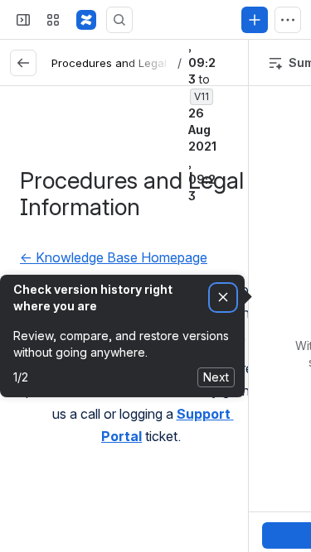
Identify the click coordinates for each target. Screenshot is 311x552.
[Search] (119, 20)
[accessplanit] (86, 20)
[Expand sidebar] (23, 20)
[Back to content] (23, 63)
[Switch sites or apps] (53, 20)
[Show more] (288, 20)
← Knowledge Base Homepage (113, 257)
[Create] (254, 20)
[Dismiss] (223, 298)
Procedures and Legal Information (141, 63)
